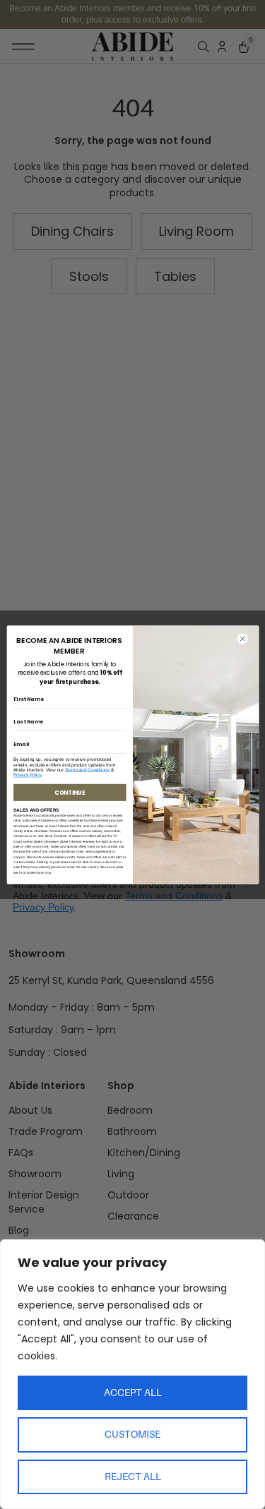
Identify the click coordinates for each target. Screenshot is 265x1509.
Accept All (133, 1392)
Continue (69, 791)
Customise (132, 1434)
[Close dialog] (242, 638)
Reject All (133, 1476)
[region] (132, 1374)
